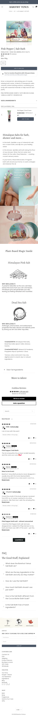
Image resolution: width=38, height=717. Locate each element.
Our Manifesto (6, 677)
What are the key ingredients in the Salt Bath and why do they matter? (20, 573)
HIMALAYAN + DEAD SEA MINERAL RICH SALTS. (15, 52)
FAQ (3, 656)
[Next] (35, 115)
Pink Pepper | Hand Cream (24, 110)
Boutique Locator (7, 662)
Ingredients (5, 679)
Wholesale (5, 666)
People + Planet (7, 675)
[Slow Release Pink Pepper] (19, 30)
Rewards (4, 682)
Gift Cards (5, 664)
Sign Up (19, 645)
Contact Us (5, 654)
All (14, 11)
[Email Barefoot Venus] (3, 685)
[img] (6, 424)
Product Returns (7, 660)
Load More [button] (19, 540)
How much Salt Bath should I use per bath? (19, 588)
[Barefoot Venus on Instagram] (7, 685)
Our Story (5, 673)
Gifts (3, 701)
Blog (3, 680)
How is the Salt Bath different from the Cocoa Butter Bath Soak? (20, 597)
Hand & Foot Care (7, 699)
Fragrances (5, 697)
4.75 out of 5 (23, 392)
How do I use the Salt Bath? (17, 581)
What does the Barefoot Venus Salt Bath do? (18, 564)
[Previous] (2, 115)
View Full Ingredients (13, 370)
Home (10, 11)
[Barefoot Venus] (19, 7)
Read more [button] (6, 480)
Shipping (4, 658)
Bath (3, 693)
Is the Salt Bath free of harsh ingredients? (17, 606)
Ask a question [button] (19, 403)
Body (3, 695)
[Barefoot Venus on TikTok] (9, 685)
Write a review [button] (19, 399)
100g (3, 63)
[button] (5, 54)
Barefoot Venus (21, 714)
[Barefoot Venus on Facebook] (5, 685)
